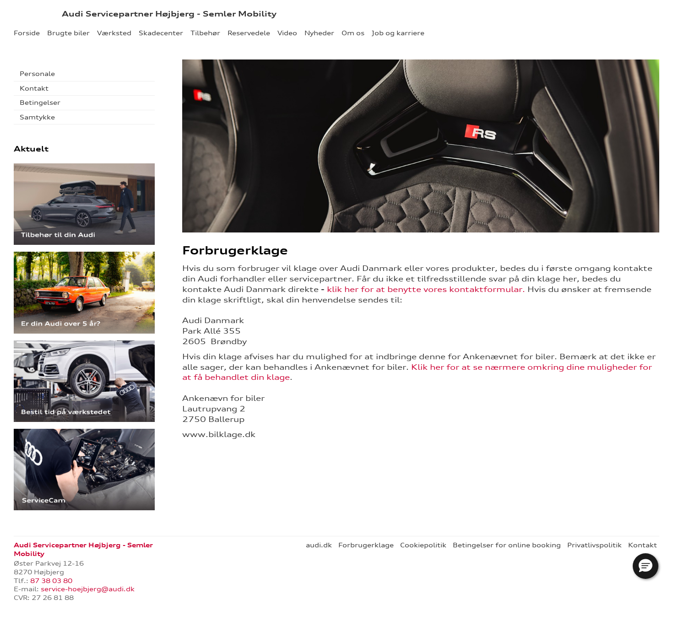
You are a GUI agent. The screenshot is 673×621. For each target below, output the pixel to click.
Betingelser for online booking (507, 545)
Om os (353, 33)
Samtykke (37, 117)
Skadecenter (161, 33)
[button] (645, 566)
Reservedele (249, 33)
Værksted (114, 33)
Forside (27, 33)
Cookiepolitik (423, 545)
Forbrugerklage (366, 545)
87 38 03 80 (51, 580)
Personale (37, 73)
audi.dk (319, 545)
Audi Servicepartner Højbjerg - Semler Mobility (169, 13)
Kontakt (34, 88)
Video (287, 33)
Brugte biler (68, 33)
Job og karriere (398, 33)
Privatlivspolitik (594, 545)
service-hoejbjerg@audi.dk (88, 589)
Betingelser (40, 102)
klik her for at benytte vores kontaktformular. (426, 289)
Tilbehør (205, 33)
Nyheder (319, 33)
